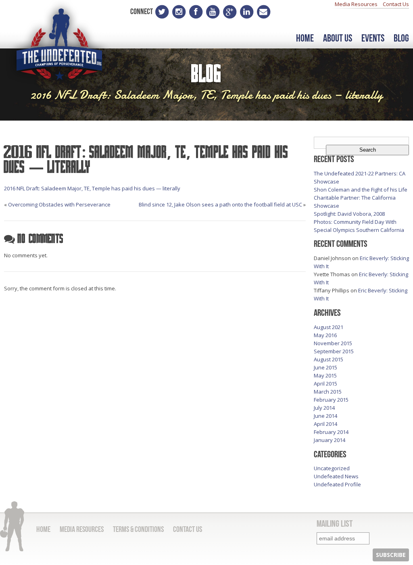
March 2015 (328, 391)
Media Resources (356, 4)
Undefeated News (336, 476)
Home (305, 38)
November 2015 (333, 343)
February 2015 (331, 399)
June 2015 (325, 367)
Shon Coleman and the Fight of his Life (360, 189)
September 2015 (334, 351)
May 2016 (325, 335)
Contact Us (396, 4)
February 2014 (331, 432)
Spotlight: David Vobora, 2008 (349, 213)
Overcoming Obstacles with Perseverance (59, 204)
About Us (337, 38)
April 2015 (325, 383)
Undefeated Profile (337, 484)
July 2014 (324, 407)
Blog (401, 38)
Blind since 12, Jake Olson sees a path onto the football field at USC (220, 204)
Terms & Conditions (138, 529)
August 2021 (328, 327)
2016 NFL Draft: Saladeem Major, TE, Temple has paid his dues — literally (92, 188)
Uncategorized (332, 468)
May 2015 (325, 375)
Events (372, 38)
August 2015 (328, 359)
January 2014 (329, 440)
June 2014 (325, 415)
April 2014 (325, 423)
